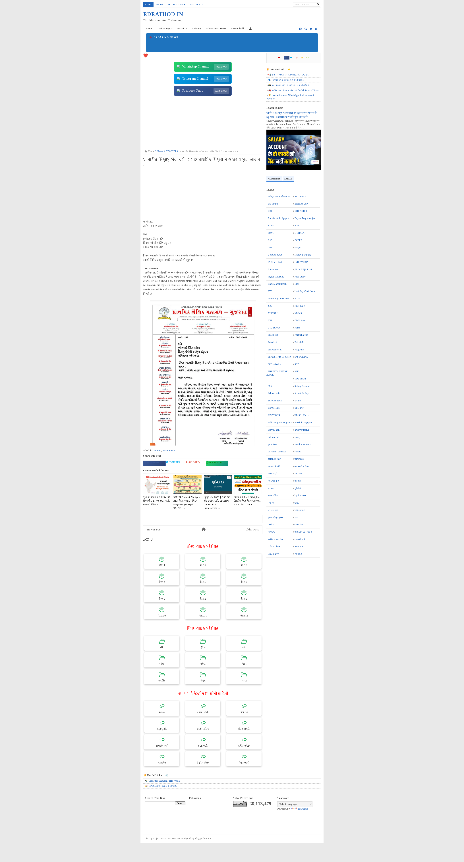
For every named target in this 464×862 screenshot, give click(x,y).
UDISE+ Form (302, 415)
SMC (297, 371)
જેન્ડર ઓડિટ (273, 495)
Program (299, 349)
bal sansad (273, 437)
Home (148, 4)
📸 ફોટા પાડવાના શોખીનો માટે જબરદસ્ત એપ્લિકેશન (288, 85)
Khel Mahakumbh (277, 284)
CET (270, 211)
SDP (297, 364)
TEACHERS (169, 450)
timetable (299, 459)
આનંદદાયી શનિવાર (302, 466)
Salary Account (302, 386)
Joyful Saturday (276, 276)
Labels (288, 178)
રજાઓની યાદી (300, 539)
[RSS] (303, 57)
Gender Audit (275, 254)
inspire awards (303, 444)
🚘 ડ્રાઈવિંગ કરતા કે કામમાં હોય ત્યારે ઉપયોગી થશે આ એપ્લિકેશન (293, 90)
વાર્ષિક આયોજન (274, 546)
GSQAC (298, 247)
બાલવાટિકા (299, 524)
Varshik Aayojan (303, 422)
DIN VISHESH (302, 211)
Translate (303, 808)
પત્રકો (297, 502)
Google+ (194, 462)
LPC (297, 284)
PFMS (298, 327)
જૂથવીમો (298, 488)
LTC (270, 291)
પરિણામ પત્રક (300, 510)
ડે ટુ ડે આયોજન (300, 495)
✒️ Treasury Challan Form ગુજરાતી (162, 781)
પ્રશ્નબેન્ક (271, 524)
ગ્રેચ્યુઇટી (298, 481)
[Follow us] (311, 29)
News (157, 450)
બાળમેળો (271, 532)
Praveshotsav (275, 349)
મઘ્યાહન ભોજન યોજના (303, 532)
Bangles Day (301, 203)
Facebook (153, 462)
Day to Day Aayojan (305, 218)
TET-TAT (299, 408)
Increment (273, 269)
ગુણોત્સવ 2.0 (273, 481)
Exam (271, 225)
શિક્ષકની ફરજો (273, 553)
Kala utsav (300, 276)
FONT (271, 233)
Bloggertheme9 (203, 838)
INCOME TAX (275, 262)
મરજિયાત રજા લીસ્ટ (275, 539)
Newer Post (154, 530)
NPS (270, 320)
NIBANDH (273, 313)
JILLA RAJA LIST (303, 269)
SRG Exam (300, 378)
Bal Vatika (273, 203)
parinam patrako (277, 451)
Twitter (174, 462)
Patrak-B (299, 342)
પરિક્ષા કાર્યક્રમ (273, 510)
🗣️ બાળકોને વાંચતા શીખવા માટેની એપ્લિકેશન (286, 80)
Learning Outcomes (278, 298)
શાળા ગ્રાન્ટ (299, 546)
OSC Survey (274, 327)
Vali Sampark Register (280, 422)
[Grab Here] (250, 29)
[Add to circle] (305, 29)
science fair (274, 459)
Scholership (274, 393)
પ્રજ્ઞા (296, 517)
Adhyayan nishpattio (279, 196)
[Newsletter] (309, 57)
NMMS (298, 313)
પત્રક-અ (271, 502)
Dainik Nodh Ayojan (278, 218)
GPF (270, 247)
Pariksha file (301, 335)
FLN (297, 225)
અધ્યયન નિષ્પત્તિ (274, 466)
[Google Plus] (298, 57)
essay (298, 437)
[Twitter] (292, 57)
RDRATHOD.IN (172, 838)
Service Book (275, 400)
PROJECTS (273, 335)
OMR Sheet (300, 320)
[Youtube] (280, 57)
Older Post (252, 530)
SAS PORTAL (301, 357)
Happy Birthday (303, 254)
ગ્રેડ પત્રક (271, 488)
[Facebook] (286, 58)
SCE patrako (274, 364)
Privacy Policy (176, 4)
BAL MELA (300, 196)
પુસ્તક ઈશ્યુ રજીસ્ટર (275, 517)
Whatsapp (215, 462)
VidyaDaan (273, 430)
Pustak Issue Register (279, 357)
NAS (270, 306)
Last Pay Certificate (305, 291)
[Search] (318, 4)
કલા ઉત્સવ (299, 473)
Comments (274, 178)
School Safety (302, 393)
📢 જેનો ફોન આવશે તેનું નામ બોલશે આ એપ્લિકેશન (288, 74)
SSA (270, 386)
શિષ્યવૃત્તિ (298, 553)
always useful (302, 430)
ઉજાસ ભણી (272, 473)
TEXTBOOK (274, 415)
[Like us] (300, 29)
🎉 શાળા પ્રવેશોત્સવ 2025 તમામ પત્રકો (161, 786)
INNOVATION (301, 262)
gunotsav (272, 444)
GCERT (298, 240)
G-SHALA (299, 233)
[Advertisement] (202, 123)
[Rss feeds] (316, 29)
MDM (298, 298)
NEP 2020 (300, 306)
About (159, 4)
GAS (270, 240)
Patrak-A (272, 342)
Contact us (196, 4)
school (298, 451)
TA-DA (298, 400)
